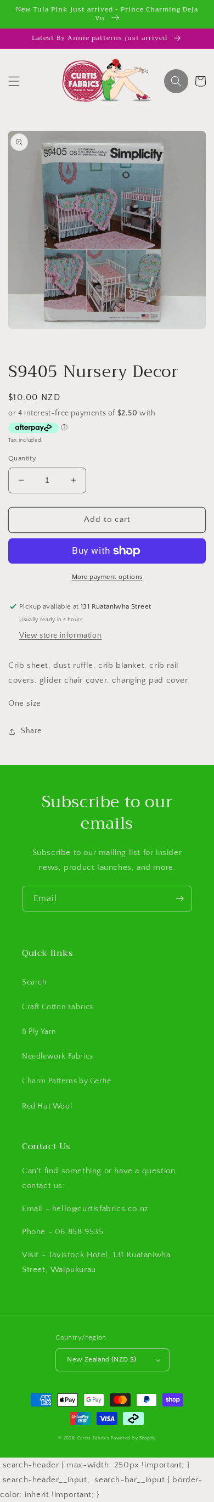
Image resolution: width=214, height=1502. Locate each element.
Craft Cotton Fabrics (57, 1007)
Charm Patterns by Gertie (66, 1081)
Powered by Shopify (133, 1438)
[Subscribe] (179, 899)
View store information (60, 635)
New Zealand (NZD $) (102, 1359)
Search (34, 982)
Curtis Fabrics (93, 1438)
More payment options (107, 577)
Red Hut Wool (47, 1106)
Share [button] (31, 731)
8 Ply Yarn (39, 1031)
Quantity (22, 458)
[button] (14, 81)
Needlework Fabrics (57, 1056)
